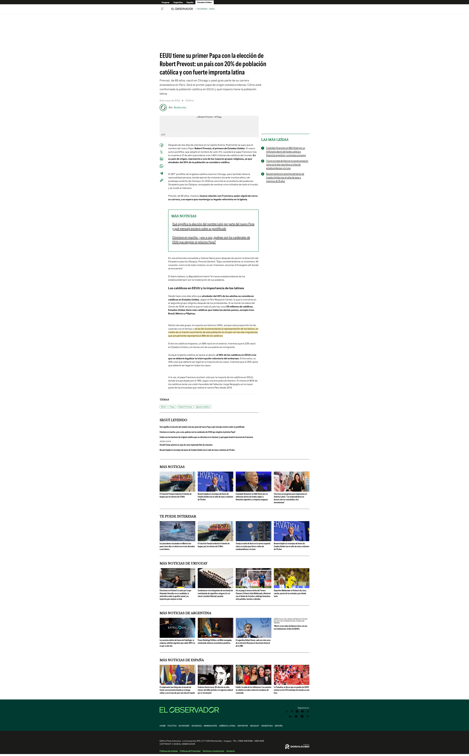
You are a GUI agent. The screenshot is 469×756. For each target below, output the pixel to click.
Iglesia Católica (203, 407)
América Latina (227, 726)
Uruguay (165, 2)
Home (163, 726)
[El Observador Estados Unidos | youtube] (302, 711)
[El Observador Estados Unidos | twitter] (287, 711)
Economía (184, 726)
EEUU (163, 407)
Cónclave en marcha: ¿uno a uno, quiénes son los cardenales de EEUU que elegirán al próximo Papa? (197, 432)
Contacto (230, 751)
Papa (172, 407)
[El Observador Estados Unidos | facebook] (292, 711)
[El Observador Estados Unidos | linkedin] (290, 716)
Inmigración (210, 726)
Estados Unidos (204, 2)
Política (172, 726)
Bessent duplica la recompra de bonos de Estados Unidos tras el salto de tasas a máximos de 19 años (197, 450)
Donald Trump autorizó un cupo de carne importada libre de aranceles (186, 445)
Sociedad (202, 9)
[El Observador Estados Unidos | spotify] (296, 716)
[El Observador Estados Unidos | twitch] (307, 716)
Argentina (178, 2)
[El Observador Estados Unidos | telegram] (302, 716)
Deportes (242, 726)
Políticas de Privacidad (190, 751)
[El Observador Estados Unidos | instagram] (297, 711)
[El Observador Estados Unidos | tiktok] (307, 711)
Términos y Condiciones (213, 751)
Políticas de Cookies (169, 751)
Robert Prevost (185, 407)
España (190, 2)
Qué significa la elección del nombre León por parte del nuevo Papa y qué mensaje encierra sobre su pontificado (202, 427)
